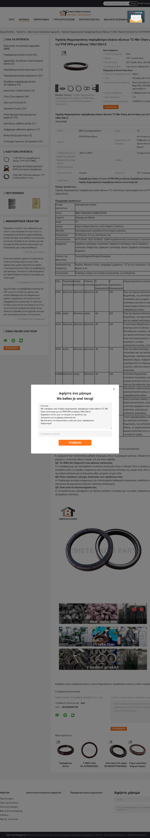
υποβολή (75, 442)
